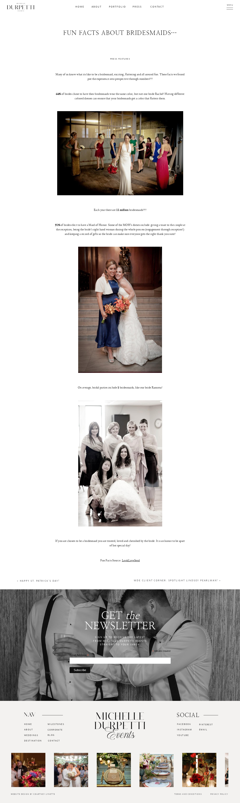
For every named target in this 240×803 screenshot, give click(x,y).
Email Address (79, 655)
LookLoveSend (131, 560)
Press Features (120, 59)
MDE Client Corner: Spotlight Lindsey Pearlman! (176, 580)
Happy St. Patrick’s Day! (40, 581)
